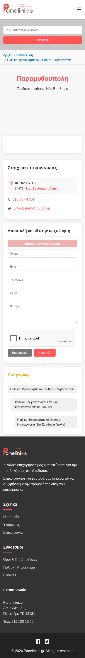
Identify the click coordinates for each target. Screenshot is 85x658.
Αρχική (7, 55)
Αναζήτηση (42, 40)
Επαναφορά (19, 352)
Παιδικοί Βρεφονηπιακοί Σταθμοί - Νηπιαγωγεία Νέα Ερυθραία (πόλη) (41, 422)
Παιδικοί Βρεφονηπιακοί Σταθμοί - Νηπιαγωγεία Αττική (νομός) (37, 404)
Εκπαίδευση (24, 55)
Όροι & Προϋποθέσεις (20, 559)
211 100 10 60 (23, 621)
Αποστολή (44, 352)
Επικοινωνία (13, 532)
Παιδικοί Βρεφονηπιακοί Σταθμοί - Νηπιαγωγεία (39, 60)
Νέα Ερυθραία (36, 188)
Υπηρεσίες (11, 524)
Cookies (9, 575)
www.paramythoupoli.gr (31, 208)
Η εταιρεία (11, 517)
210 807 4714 (23, 199)
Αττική (54, 188)
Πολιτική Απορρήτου (19, 567)
